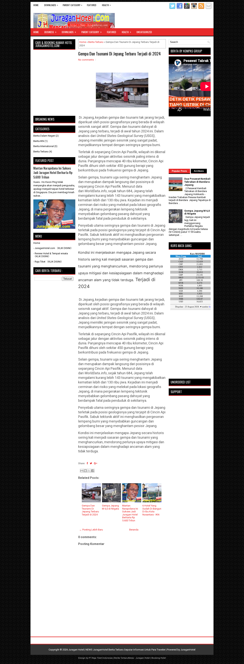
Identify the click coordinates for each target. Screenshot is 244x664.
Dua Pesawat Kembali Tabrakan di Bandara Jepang (197, 181)
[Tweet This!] (91, 463)
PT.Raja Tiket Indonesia (100, 658)
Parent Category (72, 5)
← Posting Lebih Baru (91, 529)
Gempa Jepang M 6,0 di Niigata (110, 507)
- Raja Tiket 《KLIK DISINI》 (48, 261)
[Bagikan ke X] (89, 471)
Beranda (133, 529)
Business (50, 32)
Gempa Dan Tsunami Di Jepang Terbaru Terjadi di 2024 (119, 53)
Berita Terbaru (95, 42)
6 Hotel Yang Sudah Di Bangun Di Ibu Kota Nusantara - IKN (151, 510)
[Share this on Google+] (95, 463)
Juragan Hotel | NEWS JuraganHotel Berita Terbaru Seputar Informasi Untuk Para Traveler (116, 649)
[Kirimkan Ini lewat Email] (82, 471)
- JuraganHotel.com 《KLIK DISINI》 (53, 248)
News (131, 658)
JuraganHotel (188, 649)
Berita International (43, 146)
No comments (86, 59)
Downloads (51, 5)
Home (36, 5)
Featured (91, 5)
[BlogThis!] (85, 471)
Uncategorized (144, 32)
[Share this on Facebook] (87, 463)
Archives (199, 171)
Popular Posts (179, 171)
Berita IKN (38, 141)
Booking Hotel (159, 658)
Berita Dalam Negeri (44, 135)
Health (106, 5)
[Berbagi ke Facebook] (93, 471)
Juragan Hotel (143, 658)
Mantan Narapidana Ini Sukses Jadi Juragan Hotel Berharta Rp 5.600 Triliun (130, 513)
